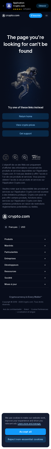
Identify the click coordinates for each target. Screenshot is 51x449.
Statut (26, 309)
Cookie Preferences (39, 309)
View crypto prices (25, 124)
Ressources (25, 271)
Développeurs (25, 265)
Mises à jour (25, 284)
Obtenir (42, 6)
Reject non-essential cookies (25, 439)
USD (23, 227)
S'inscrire (36, 15)
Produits (25, 239)
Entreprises (25, 258)
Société (25, 278)
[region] (25, 430)
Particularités (25, 252)
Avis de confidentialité (12, 309)
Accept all (25, 431)
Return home (25, 116)
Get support (26, 133)
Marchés (25, 245)
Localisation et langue (26, 312)
